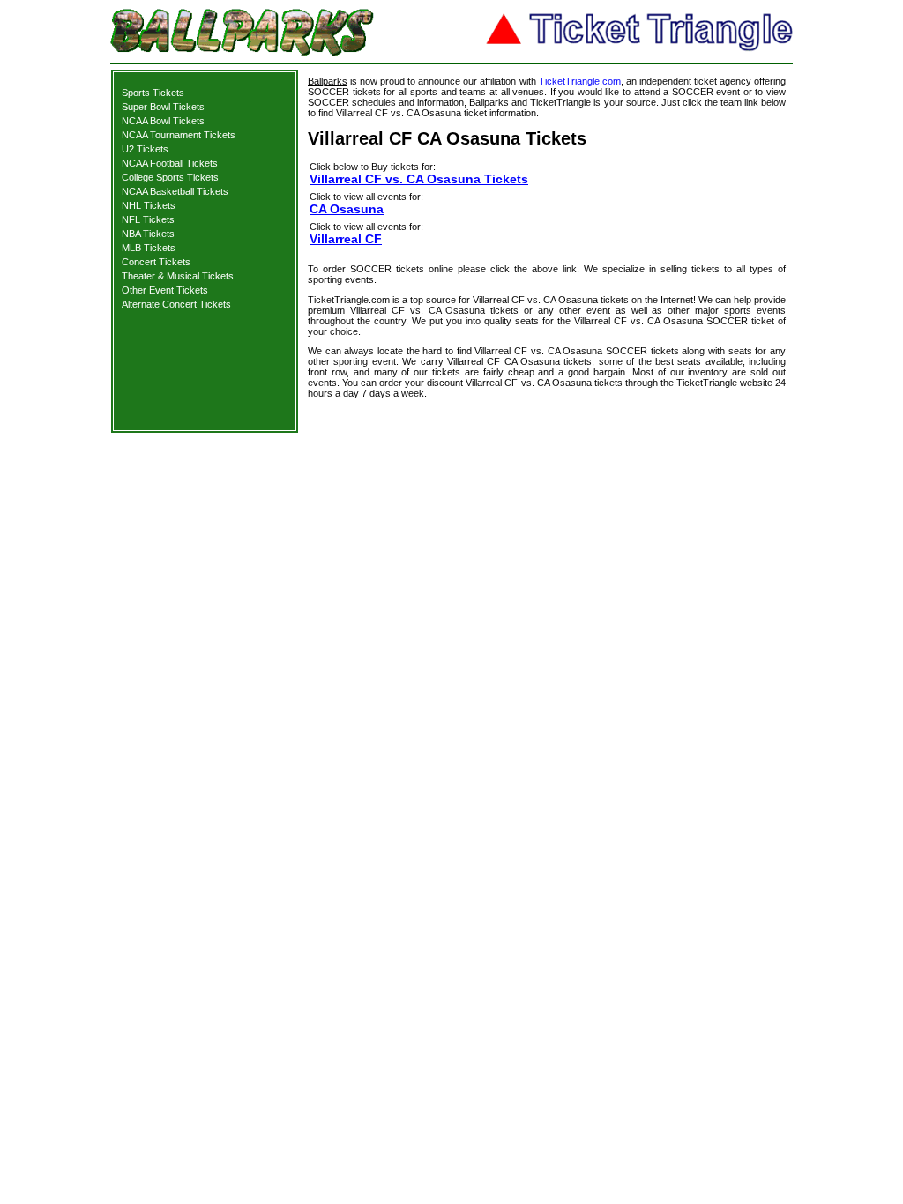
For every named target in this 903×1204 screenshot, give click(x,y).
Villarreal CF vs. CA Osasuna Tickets (419, 179)
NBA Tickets (148, 233)
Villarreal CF (346, 239)
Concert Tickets (156, 261)
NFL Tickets (148, 219)
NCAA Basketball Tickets (175, 191)
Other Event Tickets (165, 290)
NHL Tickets (148, 205)
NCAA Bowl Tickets (163, 120)
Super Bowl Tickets (163, 106)
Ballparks (327, 81)
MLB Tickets (148, 247)
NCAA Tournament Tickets (178, 135)
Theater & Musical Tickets (178, 276)
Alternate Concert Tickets (176, 304)
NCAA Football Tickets (170, 163)
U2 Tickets (145, 149)
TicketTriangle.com (580, 81)
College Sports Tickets (170, 177)
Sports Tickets (153, 92)
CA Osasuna (347, 209)
